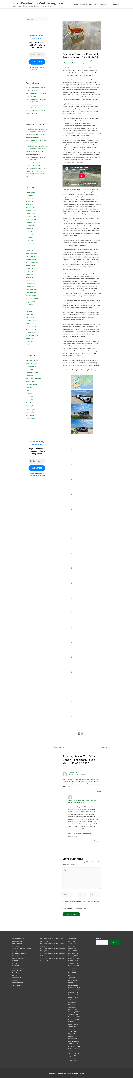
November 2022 (31, 329)
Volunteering (30, 418)
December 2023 (31, 290)
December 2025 (31, 216)
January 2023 (30, 323)
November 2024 (31, 256)
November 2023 (31, 293)
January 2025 (30, 250)
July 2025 (29, 232)
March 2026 (30, 207)
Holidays (29, 387)
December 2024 (32, 253)
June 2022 (29, 344)
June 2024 (29, 271)
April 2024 (29, 277)
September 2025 (32, 225)
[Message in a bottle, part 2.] (82, 604)
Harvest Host (30, 381)
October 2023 (31, 296)
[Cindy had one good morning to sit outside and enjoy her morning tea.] (82, 560)
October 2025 (31, 222)
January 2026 (30, 213)
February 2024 (31, 283)
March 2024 (30, 280)
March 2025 (30, 244)
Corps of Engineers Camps (35, 372)
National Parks (31, 400)
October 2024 (31, 259)
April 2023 (29, 314)
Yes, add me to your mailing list (75, 908)
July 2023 (29, 305)
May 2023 (29, 311)
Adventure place (32, 360)
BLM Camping (31, 366)
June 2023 (29, 308)
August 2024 (30, 265)
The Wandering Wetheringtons (37, 3)
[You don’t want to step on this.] (82, 500)
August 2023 (30, 302)
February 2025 (31, 247)
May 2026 (29, 201)
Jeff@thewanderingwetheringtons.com (82, 800)
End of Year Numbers (33, 378)
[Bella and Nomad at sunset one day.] (82, 693)
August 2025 (30, 229)
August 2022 (30, 338)
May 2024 (29, 274)
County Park (30, 375)
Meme (28, 391)
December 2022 (32, 326)
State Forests (30, 409)
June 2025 (29, 235)
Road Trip (29, 403)
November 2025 (31, 219)
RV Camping (30, 406)
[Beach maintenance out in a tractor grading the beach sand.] (82, 619)
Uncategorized (31, 415)
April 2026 (29, 204)
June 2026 (29, 198)
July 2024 (29, 268)
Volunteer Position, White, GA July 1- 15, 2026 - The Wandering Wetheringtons (36, 165)
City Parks (29, 369)
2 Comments (67, 61)
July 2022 (29, 341)
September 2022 (32, 335)
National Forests (31, 397)
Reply (99, 791)
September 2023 (32, 299)
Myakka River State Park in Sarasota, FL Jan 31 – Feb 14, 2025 (35, 173)
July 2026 (29, 195)
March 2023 (30, 317)
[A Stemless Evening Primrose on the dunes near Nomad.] (82, 708)
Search (98, 939)
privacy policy (33, 69)
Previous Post (59, 747)
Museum (29, 394)
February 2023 (31, 320)
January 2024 (30, 286)
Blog (76, 4)
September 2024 (32, 262)
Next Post (105, 747)
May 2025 (29, 238)
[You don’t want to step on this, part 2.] (82, 574)
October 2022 (31, 332)
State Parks (30, 412)
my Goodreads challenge (74, 331)
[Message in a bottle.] (82, 515)
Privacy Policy (114, 4)
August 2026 (30, 192)
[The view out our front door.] (82, 456)
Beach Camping (31, 363)
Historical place (31, 384)
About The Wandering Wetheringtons (93, 4)
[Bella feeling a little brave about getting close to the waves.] (82, 530)
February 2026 (31, 210)
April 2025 (29, 241)
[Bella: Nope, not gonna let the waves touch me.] (82, 589)
